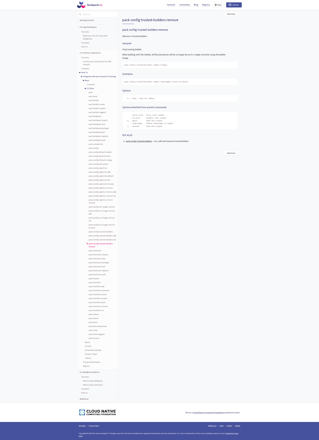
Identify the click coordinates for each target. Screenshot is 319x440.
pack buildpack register (98, 136)
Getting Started (87, 20)
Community (184, 4)
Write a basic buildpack (92, 381)
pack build (93, 96)
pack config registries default (101, 176)
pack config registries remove (101, 184)
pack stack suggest (97, 334)
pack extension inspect (98, 254)
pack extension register (99, 270)
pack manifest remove (98, 306)
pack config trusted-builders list (102, 239)
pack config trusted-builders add (102, 235)
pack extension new (97, 258)
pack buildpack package (99, 128)
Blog (196, 4)
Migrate (86, 366)
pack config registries (98, 168)
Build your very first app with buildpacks (95, 37)
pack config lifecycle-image (100, 160)
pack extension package (99, 262)
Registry (206, 4)
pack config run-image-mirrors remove (102, 226)
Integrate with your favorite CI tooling (99, 76)
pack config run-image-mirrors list (102, 219)
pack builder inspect (97, 108)
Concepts (85, 42)
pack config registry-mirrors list (102, 196)
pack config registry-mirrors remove (101, 201)
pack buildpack (95, 116)
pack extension (95, 250)
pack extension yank (97, 274)
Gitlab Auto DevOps (93, 350)
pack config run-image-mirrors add (102, 212)
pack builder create (97, 104)
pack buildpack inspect (98, 120)
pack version (94, 338)
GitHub (236, 5)
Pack (87, 80)
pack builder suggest (97, 112)
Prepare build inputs (91, 362)
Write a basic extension (93, 385)
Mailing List (212, 426)
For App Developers (88, 27)
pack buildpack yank (97, 140)
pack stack (93, 330)
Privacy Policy (94, 426)
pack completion (96, 144)
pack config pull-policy (98, 164)
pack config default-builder (100, 152)
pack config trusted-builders (101, 231)
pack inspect (94, 278)
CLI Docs (90, 88)
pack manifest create (98, 294)
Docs (219, 5)
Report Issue (231, 14)
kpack (87, 342)
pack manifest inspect (98, 298)
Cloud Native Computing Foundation (208, 412)
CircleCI (88, 346)
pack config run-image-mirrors (102, 207)
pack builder (94, 100)
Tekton (88, 358)
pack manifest (95, 282)
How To (84, 46)
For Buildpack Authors (89, 372)
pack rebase (94, 314)
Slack (222, 426)
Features (171, 4)
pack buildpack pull (97, 132)
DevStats (82, 426)
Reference (84, 399)
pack (91, 92)
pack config (93, 148)
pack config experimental (99, 156)
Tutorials (85, 31)
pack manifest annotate (99, 290)
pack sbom (93, 322)
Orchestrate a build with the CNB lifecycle (97, 63)
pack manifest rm (96, 310)
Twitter (229, 426)
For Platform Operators (90, 53)
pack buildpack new (97, 124)
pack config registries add (99, 172)
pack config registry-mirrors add (102, 192)
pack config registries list (99, 180)
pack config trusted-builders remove (101, 245)
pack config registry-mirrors (101, 188)
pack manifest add (96, 286)
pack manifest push (97, 302)
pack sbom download (98, 326)
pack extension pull (97, 266)
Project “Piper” (91, 354)
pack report (94, 318)
